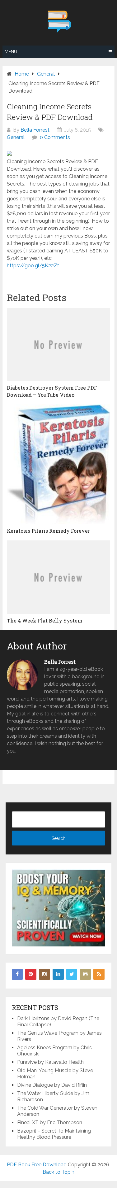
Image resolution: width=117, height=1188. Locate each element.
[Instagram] (44, 974)
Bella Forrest (35, 130)
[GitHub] (85, 974)
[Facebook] (17, 974)
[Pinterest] (30, 974)
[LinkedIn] (58, 974)
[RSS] (99, 974)
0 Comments (55, 137)
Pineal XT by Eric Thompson (49, 1122)
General (16, 137)
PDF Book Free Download (37, 1165)
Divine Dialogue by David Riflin (52, 1085)
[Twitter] (71, 974)
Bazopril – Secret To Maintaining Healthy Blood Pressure (54, 1134)
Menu (11, 51)
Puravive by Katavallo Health (50, 1062)
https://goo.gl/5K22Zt (33, 266)
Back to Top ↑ (58, 1172)
